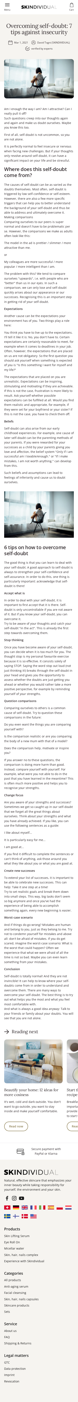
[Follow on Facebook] (7, 1198)
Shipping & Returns (17, 1343)
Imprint (9, 1375)
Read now (16, 1126)
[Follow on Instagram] (14, 1198)
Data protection (15, 1369)
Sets (7, 1312)
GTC (7, 1362)
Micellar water (14, 1248)
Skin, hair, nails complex (21, 1255)
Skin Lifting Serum (17, 1236)
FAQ (7, 1337)
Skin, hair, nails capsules (21, 1299)
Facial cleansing (15, 1293)
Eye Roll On (12, 1242)
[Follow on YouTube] (21, 1198)
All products (12, 1280)
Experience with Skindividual (24, 1261)
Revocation (11, 1381)
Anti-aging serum (16, 1286)
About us (10, 1331)
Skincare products (16, 1305)
